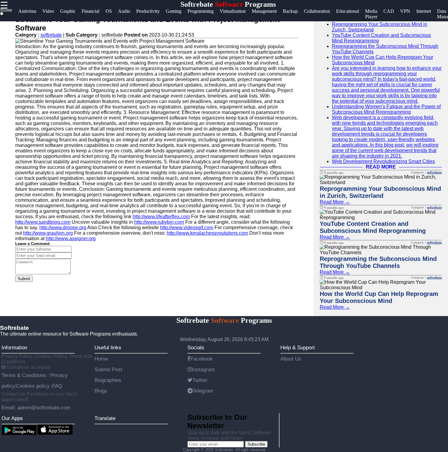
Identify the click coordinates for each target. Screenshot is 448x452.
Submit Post (108, 369)
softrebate (51, 34)
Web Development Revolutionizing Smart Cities (383, 161)
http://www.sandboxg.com (42, 222)
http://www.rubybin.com (159, 222)
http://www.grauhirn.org (48, 233)
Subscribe (256, 444)
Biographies (107, 380)
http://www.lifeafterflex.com (161, 216)
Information (14, 347)
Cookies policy (33, 386)
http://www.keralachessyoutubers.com (207, 233)
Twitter (200, 380)
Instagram (203, 369)
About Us (290, 359)
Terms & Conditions (25, 375)
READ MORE (381, 166)
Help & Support (297, 347)
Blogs (100, 391)
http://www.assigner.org (71, 238)
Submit (24, 278)
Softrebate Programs (228, 4)
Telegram (203, 391)
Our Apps (12, 418)
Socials (195, 347)
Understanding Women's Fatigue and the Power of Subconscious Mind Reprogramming (386, 109)
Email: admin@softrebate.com (36, 407)
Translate (105, 418)
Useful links (107, 347)
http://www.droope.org (62, 227)
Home (101, 359)
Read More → (335, 202)
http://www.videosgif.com (186, 227)
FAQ (57, 386)
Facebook (201, 359)
